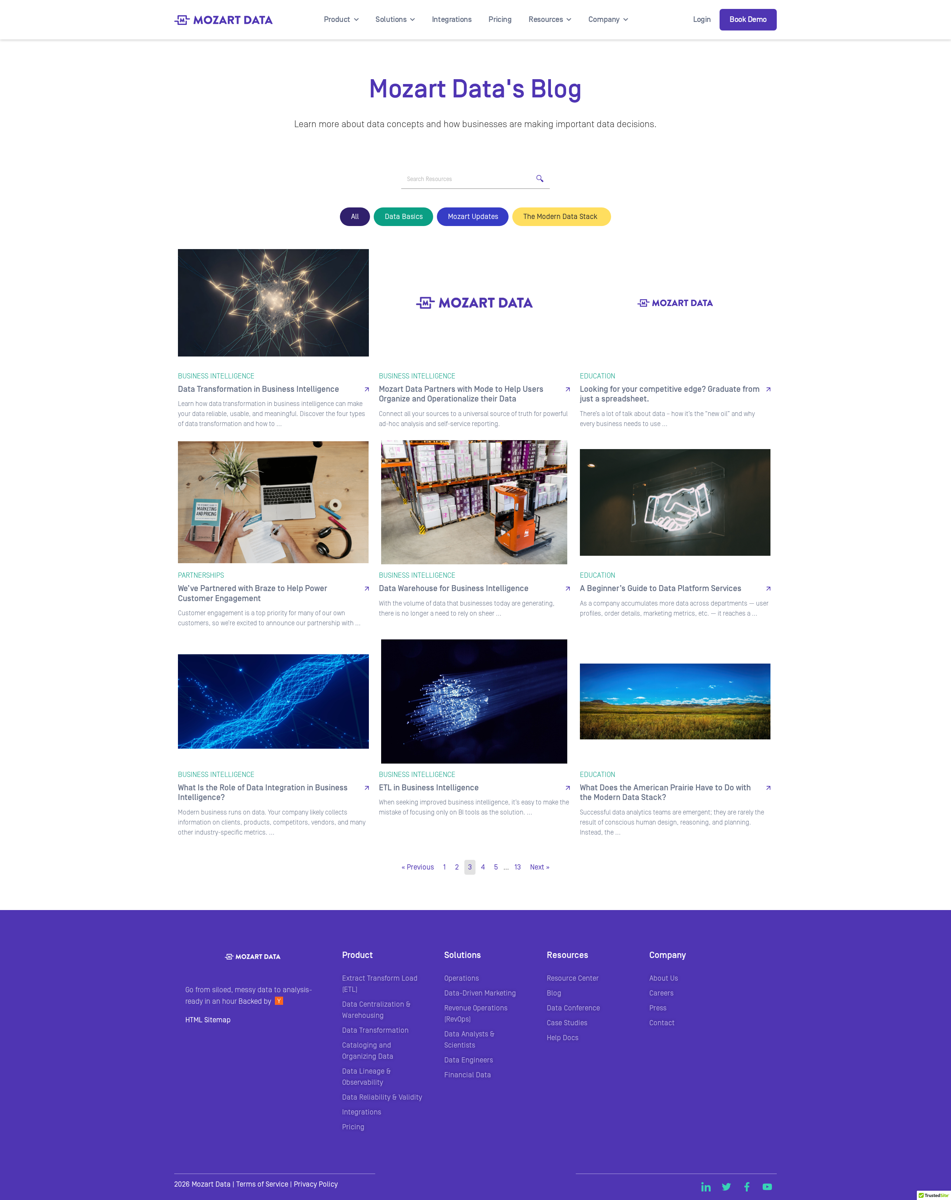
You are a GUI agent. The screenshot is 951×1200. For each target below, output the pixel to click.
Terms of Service (262, 1184)
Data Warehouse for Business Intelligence (454, 588)
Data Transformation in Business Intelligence (258, 389)
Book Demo (748, 19)
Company (604, 19)
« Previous (418, 867)
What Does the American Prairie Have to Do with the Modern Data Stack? (665, 792)
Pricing (500, 19)
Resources (546, 19)
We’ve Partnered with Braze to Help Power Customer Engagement (252, 593)
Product (337, 19)
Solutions (391, 19)
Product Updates (561, 217)
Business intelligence (216, 376)
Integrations (452, 19)
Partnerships (201, 575)
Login (702, 19)
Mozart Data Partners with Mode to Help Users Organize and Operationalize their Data (461, 394)
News (472, 217)
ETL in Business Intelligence (429, 788)
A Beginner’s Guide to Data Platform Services (660, 588)
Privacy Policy (316, 1184)
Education (403, 217)
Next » (539, 867)
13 (518, 867)
